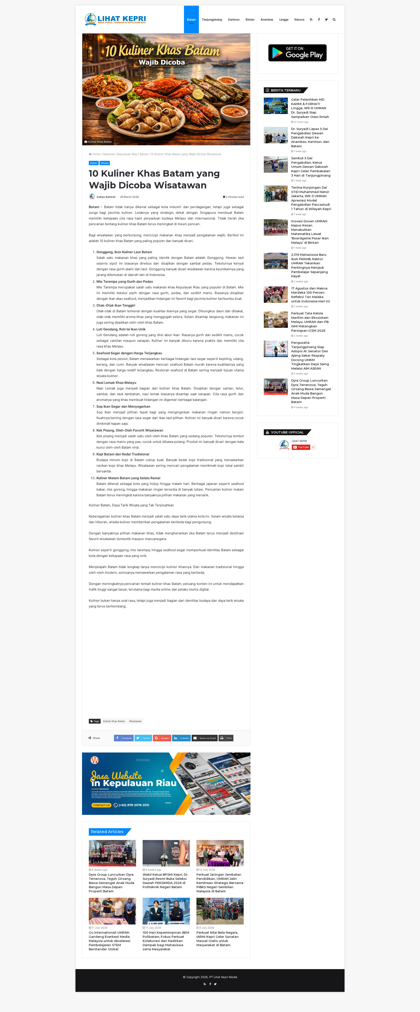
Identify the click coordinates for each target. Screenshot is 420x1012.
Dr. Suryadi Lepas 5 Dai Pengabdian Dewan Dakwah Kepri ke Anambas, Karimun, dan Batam (310, 137)
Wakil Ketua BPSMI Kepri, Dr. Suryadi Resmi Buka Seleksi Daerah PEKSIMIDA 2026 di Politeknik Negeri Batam (165, 881)
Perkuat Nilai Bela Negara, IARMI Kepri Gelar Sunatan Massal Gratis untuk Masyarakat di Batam (217, 939)
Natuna (299, 19)
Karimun (234, 19)
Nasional (108, 154)
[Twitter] (326, 19)
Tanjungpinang (212, 19)
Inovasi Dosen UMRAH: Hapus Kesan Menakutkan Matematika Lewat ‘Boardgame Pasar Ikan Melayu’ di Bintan (310, 232)
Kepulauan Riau (127, 154)
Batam (191, 19)
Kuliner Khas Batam (114, 721)
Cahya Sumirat (106, 196)
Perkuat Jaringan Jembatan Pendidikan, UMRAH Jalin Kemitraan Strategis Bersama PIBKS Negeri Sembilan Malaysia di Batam (219, 883)
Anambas (267, 19)
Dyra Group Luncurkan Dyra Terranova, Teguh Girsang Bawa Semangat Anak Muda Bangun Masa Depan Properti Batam (111, 883)
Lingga (283, 19)
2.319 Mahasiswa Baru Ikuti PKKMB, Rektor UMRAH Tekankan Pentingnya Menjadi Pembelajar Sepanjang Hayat (309, 265)
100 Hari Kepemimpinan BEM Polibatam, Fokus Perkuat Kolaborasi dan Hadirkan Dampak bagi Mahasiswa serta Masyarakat (166, 941)
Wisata (104, 163)
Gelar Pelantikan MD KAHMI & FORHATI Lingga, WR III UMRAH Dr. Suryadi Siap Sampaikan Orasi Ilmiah (310, 108)
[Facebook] (319, 19)
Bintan (250, 19)
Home (95, 154)
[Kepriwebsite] (166, 783)
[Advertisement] (168, 663)
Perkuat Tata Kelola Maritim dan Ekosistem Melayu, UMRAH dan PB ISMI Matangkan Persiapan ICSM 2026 (310, 321)
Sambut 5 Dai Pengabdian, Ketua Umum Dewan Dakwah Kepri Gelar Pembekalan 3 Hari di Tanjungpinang (311, 166)
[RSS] (311, 19)
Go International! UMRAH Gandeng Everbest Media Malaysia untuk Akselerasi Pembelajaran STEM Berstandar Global (109, 941)
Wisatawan (135, 721)
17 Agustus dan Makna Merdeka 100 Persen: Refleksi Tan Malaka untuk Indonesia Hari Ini (310, 294)
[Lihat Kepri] (115, 19)
